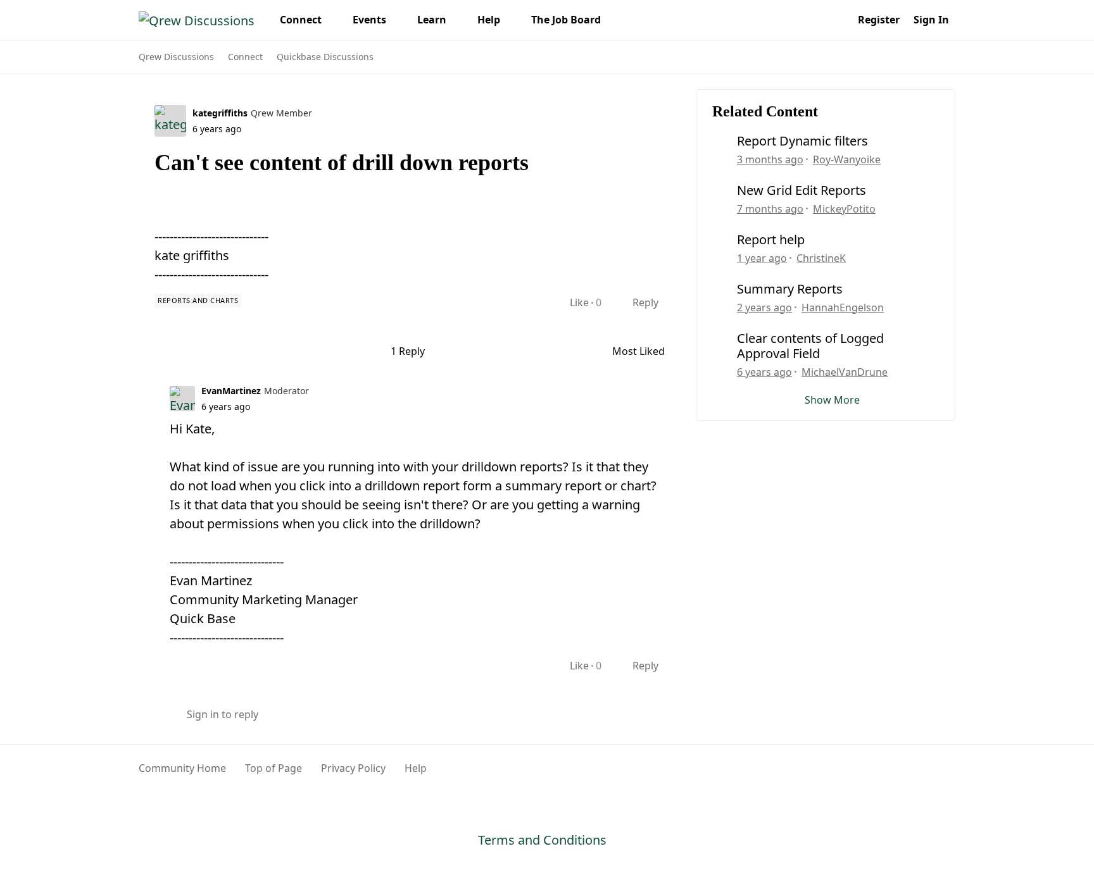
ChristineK (821, 258)
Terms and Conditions (542, 839)
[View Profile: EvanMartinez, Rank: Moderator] (182, 398)
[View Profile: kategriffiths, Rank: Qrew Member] (170, 121)
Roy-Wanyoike (847, 159)
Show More (832, 400)
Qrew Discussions (176, 57)
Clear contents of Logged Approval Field (810, 346)
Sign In (931, 20)
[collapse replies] (143, 389)
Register (879, 20)
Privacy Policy (353, 768)
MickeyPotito (844, 209)
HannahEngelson (843, 307)
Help (416, 768)
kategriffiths (220, 113)
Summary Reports (790, 289)
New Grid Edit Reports (801, 190)
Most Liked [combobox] (644, 351)
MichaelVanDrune (845, 372)
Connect (245, 57)
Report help (771, 239)
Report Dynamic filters (802, 141)
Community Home (182, 768)
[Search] (837, 19)
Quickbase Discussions (325, 57)
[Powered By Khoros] (925, 775)
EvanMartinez (231, 391)
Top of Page (273, 768)
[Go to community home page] (197, 19)
